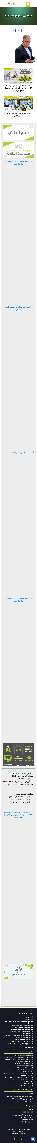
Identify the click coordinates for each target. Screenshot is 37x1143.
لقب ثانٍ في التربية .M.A (27, 1086)
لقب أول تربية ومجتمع (27, 1033)
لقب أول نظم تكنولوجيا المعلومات (24, 1040)
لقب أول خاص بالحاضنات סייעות (24, 1038)
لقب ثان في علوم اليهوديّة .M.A (25, 1068)
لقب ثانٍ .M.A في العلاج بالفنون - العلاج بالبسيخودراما (19, 1059)
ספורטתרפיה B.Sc (28, 1048)
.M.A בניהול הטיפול (28, 1084)
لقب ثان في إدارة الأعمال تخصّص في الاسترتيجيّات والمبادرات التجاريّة (20, 1071)
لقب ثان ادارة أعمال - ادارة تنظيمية (24, 1064)
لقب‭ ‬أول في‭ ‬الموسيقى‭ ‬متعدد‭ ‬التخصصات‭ (22, 1029)
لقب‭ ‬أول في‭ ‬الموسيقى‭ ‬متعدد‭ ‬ (18, 781)
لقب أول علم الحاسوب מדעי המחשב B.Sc (21, 1031)
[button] (28, 3)
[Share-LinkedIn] (13, 30)
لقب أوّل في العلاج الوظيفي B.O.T (24, 1027)
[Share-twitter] (18, 30)
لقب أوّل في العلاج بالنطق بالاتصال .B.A (22, 1025)
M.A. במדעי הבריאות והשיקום (25, 1066)
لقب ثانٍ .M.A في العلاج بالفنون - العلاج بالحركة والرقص (18, 1057)
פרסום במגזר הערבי (18, 1134)
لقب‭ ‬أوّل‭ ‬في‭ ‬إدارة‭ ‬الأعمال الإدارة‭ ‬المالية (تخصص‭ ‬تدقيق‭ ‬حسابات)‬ (18, 1022)
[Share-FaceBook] (23, 30)
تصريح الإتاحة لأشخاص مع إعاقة (22, 1115)
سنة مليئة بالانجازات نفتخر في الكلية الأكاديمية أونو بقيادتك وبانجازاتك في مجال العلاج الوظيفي (18, 81)
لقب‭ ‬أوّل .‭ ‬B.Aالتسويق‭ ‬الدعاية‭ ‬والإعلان (19, 784)
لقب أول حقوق (29, 1019)
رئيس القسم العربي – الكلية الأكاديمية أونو (22, 1099)
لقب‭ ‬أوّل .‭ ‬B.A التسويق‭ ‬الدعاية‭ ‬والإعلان (22, 1042)
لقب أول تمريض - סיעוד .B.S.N (22, 776)
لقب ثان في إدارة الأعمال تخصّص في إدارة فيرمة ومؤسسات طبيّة (21, 1081)
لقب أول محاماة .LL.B (25, 778)
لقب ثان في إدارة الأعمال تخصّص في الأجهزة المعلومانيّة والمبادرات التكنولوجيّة (18, 1075)
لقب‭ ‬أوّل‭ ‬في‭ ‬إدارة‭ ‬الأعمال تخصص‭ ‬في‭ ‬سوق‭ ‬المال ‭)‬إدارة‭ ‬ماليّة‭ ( (19, 1045)
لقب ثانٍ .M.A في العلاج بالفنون (22, 799)
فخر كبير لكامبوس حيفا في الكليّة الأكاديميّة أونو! (18, 107)
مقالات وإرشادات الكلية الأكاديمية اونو (23, 1090)
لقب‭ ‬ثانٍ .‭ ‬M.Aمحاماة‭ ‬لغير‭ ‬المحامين (20, 796)
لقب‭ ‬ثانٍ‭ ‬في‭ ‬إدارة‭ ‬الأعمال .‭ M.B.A (21, 802)
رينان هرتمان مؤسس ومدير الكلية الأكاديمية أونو (20, 1096)
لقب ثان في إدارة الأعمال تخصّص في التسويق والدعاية (19, 1078)
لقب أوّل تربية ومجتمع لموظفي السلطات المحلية (19, 1035)
